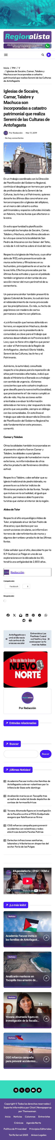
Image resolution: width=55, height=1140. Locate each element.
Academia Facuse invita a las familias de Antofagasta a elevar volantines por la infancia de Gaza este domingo (28, 784)
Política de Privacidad (15, 1128)
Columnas (30, 1116)
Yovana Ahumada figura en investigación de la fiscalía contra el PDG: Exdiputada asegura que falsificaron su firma (29, 814)
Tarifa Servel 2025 (18, 1134)
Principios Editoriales (40, 1128)
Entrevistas (44, 1116)
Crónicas (18, 1122)
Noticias (12, 916)
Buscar (14, 744)
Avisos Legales (38, 1134)
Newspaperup (44, 1107)
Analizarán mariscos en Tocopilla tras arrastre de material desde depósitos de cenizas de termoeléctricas (28, 799)
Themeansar (29, 1111)
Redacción (17, 572)
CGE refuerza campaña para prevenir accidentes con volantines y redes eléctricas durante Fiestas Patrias (27, 828)
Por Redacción (16, 133)
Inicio (8, 1116)
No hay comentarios (14, 138)
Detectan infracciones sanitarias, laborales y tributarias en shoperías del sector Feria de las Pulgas (28, 843)
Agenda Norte (33, 1122)
